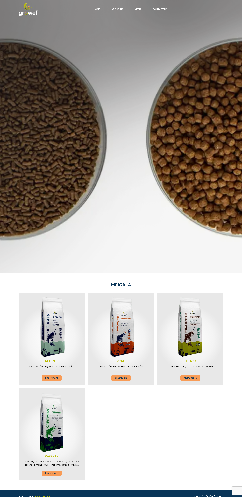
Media (137, 9)
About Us (117, 9)
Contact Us (160, 9)
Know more (51, 378)
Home (97, 9)
